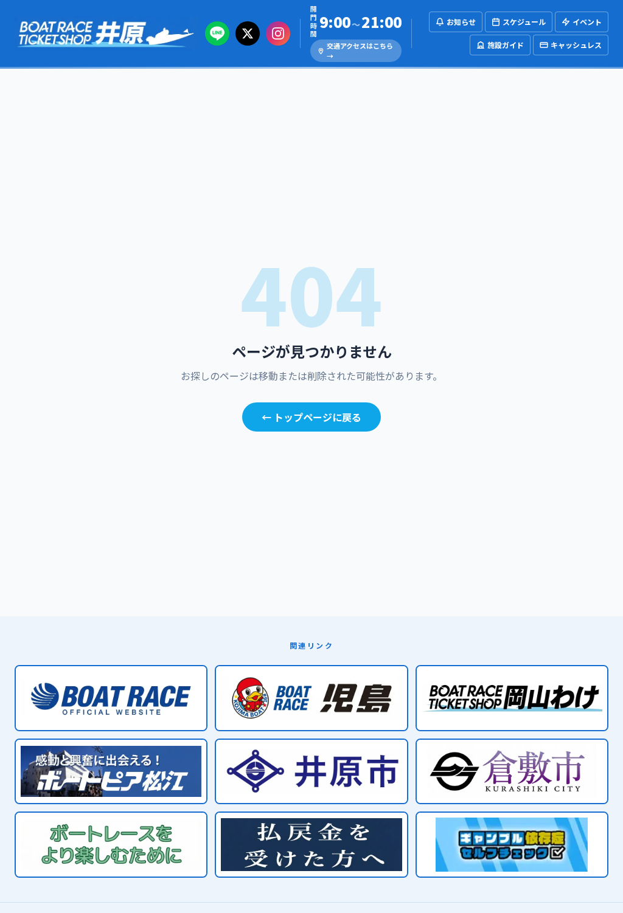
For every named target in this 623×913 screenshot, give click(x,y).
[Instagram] (278, 33)
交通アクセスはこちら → (360, 51)
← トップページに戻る (311, 417)
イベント (587, 21)
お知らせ (461, 21)
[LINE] (217, 33)
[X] (247, 33)
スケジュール (524, 21)
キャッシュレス (576, 45)
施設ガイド (505, 45)
